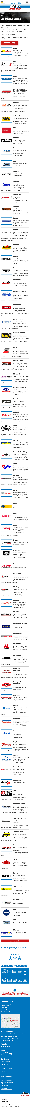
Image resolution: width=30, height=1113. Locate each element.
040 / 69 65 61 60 (9, 1036)
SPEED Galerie (4, 1072)
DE (3, 2)
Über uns (3, 1071)
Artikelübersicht (4, 1064)
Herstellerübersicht (5, 1063)
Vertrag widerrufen (6, 1088)
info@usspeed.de (8, 1040)
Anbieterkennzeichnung (6, 1080)
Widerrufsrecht (4, 1085)
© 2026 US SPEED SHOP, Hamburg (10, 1106)
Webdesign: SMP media (7, 1104)
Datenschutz (5, 1101)
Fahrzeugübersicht (5, 1061)
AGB (2, 1083)
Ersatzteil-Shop (8, 43)
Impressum (4, 1099)
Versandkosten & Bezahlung (7, 1082)
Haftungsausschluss (6, 1103)
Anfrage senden (15, 941)
